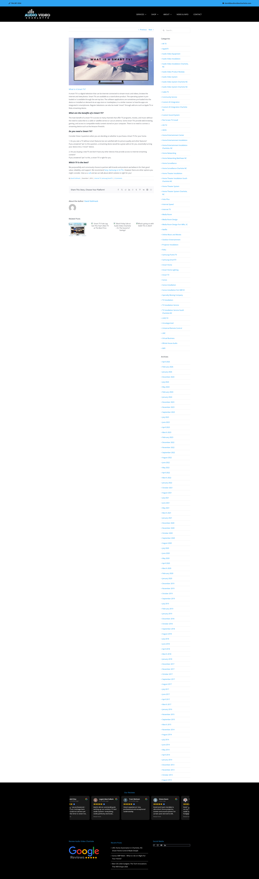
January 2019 (167, 614)
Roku (164, 250)
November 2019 (168, 588)
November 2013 (168, 770)
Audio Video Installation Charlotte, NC (175, 65)
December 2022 (168, 442)
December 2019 (168, 583)
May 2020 (165, 558)
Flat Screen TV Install (170, 120)
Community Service (169, 97)
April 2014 (166, 755)
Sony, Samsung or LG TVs (114, 170)
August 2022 (167, 457)
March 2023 (166, 432)
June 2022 (166, 462)
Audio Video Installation (171, 59)
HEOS (164, 130)
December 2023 (168, 402)
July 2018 (165, 639)
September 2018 (168, 629)
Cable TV (165, 92)
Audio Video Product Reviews (173, 72)
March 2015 (166, 724)
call (89, 173)
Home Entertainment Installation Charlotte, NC (174, 146)
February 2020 (167, 573)
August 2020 (167, 543)
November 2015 (168, 714)
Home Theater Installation (172, 173)
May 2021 (165, 508)
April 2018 (166, 649)
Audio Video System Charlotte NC (175, 82)
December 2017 (168, 664)
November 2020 (168, 528)
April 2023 (166, 427)
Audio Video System (169, 77)
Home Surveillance (169, 163)
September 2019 (168, 598)
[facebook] (154, 845)
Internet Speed (168, 204)
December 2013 (168, 765)
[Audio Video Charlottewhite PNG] (37, 10)
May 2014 (165, 750)
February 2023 (167, 437)
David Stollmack (75, 178)
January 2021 (167, 518)
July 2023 (165, 417)
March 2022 (166, 478)
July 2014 (165, 739)
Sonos (164, 280)
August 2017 (167, 684)
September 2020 (168, 538)
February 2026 (167, 367)
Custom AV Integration (171, 102)
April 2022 (166, 473)
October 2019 (167, 593)
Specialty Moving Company (172, 295)
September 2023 (168, 412)
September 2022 (168, 452)
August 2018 (167, 634)
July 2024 (165, 382)
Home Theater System (170, 186)
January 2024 (167, 397)
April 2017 (166, 699)
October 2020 (167, 533)
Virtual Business (168, 338)
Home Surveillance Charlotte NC (174, 168)
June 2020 (166, 553)
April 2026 (166, 362)
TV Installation (167, 300)
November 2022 (168, 447)
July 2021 (165, 498)
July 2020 (165, 548)
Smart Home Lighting (170, 270)
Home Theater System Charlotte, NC (174, 192)
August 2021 (167, 493)
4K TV (164, 44)
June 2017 (166, 694)
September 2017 (168, 679)
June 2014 (166, 745)
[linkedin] (165, 845)
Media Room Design (170, 219)
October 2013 (167, 775)
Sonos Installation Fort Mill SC (173, 290)
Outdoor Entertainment (171, 240)
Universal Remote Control (172, 328)
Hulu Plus (166, 199)
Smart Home (167, 265)
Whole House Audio (169, 343)
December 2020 (168, 523)
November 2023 (168, 407)
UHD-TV (165, 318)
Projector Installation (170, 245)
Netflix (164, 229)
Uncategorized (168, 323)
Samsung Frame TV (169, 255)
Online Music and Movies (171, 234)
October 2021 (167, 488)
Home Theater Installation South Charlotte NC (174, 179)
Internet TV (97, 178)
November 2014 (168, 729)
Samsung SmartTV (107, 178)
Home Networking (169, 153)
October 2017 (167, 674)
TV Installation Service (170, 305)
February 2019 (167, 609)
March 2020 (166, 568)
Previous (143, 30)
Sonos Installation (169, 285)
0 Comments (118, 178)
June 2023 (166, 422)
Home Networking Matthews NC (174, 158)
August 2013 (167, 780)
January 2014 (167, 760)
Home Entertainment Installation (174, 140)
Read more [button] (76, 817)
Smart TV (165, 275)
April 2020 (166, 563)
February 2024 (167, 392)
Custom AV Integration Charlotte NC (174, 108)
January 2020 (167, 578)
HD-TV (164, 125)
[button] (188, 807)
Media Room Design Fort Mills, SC (175, 224)
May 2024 (165, 387)
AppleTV (165, 49)
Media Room (167, 214)
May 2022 (165, 467)
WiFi (163, 348)
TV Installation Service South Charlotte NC (173, 311)
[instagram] (158, 845)
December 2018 (168, 619)
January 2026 (167, 372)
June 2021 (166, 503)
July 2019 (165, 604)
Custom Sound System (171, 115)
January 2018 (167, 659)
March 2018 (166, 654)
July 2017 (165, 689)
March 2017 (166, 704)
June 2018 (166, 644)
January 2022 (167, 483)
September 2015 (168, 719)
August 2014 (167, 734)
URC (164, 333)
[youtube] (161, 845)
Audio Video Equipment (171, 54)
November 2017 (168, 669)
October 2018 (167, 624)
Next (150, 30)
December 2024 (168, 377)
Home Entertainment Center (173, 135)
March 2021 (166, 513)
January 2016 (167, 709)
